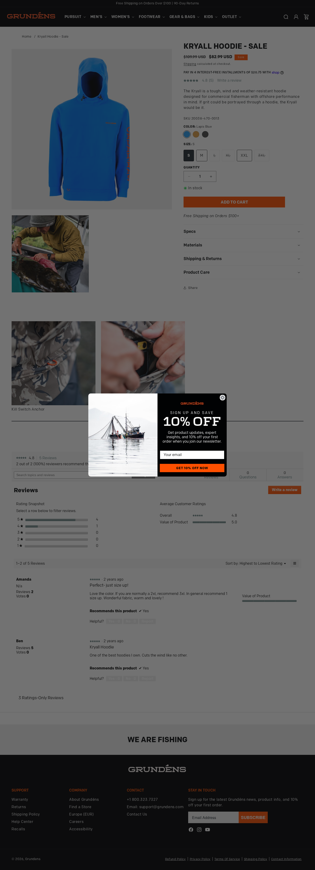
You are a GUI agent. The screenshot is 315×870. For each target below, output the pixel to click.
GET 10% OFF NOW (192, 468)
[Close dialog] (222, 397)
